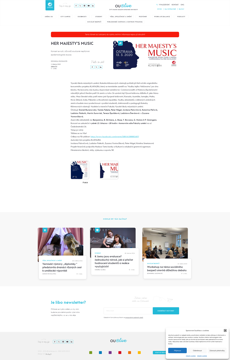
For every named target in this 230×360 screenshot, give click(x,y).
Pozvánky (143, 17)
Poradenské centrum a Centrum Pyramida (125, 22)
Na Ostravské (170, 9)
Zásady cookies (191, 356)
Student (98, 17)
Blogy (181, 9)
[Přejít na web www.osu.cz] (50, 5)
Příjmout (177, 350)
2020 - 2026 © (43, 351)
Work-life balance (162, 17)
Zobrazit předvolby (217, 350)
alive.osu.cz (53, 351)
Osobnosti (82, 17)
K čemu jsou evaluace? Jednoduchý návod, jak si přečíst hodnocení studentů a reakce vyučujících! (114, 261)
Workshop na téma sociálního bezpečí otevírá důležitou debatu (167, 268)
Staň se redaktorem (163, 352)
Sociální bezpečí (94, 22)
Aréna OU (49, 17)
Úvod (159, 9)
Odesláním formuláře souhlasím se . (123, 317)
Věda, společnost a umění (121, 17)
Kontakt (175, 5)
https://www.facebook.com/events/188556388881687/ (115, 136)
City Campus (65, 17)
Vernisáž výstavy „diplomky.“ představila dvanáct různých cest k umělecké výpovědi (62, 267)
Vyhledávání (164, 5)
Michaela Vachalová (59, 61)
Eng (182, 5)
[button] (225, 330)
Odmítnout (197, 350)
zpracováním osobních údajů (134, 317)
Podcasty (181, 17)
